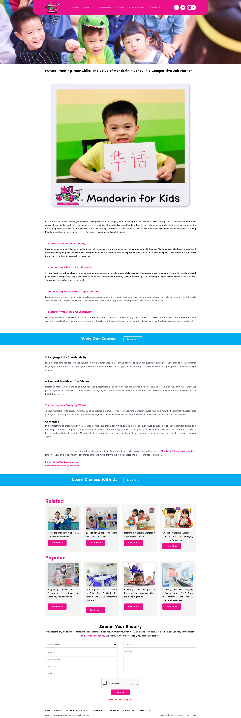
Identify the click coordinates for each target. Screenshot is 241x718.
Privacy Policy (144, 710)
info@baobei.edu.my (94, 635)
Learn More (133, 339)
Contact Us (154, 7)
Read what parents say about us (62, 465)
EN (189, 7)
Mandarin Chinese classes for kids (178, 451)
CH (193, 7)
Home (76, 7)
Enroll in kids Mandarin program (62, 462)
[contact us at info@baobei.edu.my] (182, 7)
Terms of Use (128, 710)
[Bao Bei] (52, 8)
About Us (88, 7)
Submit (120, 692)
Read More (57, 542)
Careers (120, 7)
